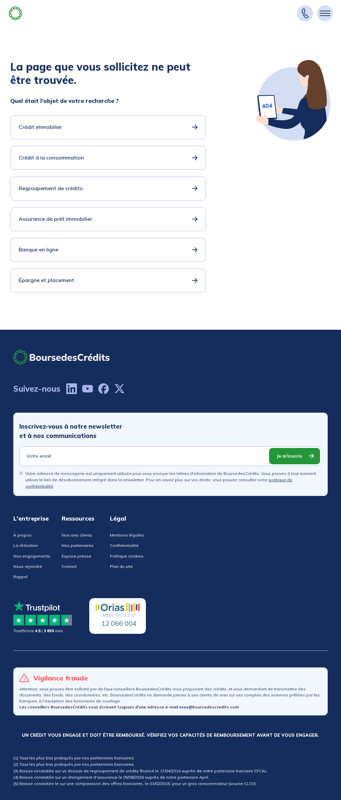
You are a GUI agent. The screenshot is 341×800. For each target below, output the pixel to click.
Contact (69, 566)
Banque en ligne (38, 249)
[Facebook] (103, 388)
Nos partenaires (78, 545)
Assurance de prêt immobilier (55, 218)
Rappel (20, 576)
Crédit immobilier (40, 127)
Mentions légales (127, 535)
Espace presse (76, 556)
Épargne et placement (46, 280)
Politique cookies (127, 556)
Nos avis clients (77, 535)
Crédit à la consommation (51, 157)
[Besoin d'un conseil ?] (305, 13)
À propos (22, 535)
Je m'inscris (289, 456)
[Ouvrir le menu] (325, 13)
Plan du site (121, 566)
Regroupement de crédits (51, 188)
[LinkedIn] (71, 388)
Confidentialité (124, 545)
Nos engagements (31, 556)
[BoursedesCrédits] (61, 357)
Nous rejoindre (27, 566)
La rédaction (25, 545)
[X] (119, 388)
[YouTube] (87, 388)
